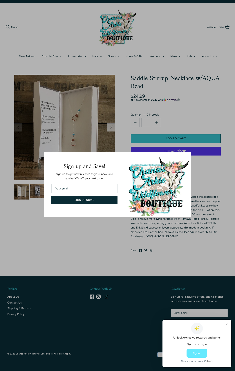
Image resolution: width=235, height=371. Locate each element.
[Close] (186, 157)
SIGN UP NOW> (85, 200)
